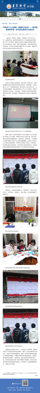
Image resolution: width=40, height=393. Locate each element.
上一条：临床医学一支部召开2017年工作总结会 (13, 373)
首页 (10, 23)
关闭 (36, 375)
